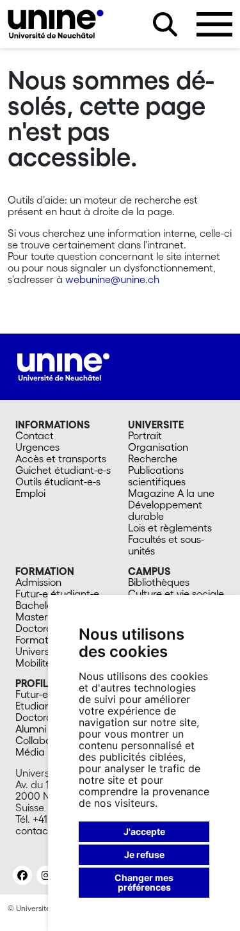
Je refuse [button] (144, 854)
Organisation (158, 447)
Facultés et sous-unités (166, 544)
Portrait (145, 435)
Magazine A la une (171, 493)
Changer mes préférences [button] (144, 882)
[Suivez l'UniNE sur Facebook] (22, 875)
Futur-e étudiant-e (57, 593)
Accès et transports (60, 458)
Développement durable (165, 510)
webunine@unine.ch (112, 279)
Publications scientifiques (157, 475)
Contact (34, 435)
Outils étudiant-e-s (57, 481)
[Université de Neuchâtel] (56, 24)
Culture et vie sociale (176, 593)
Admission (38, 582)
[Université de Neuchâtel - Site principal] (63, 365)
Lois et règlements (170, 527)
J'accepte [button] (144, 831)
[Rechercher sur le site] (165, 24)
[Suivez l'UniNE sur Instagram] (46, 875)
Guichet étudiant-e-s (63, 470)
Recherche (152, 458)
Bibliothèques (158, 582)
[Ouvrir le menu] (214, 24)
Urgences (37, 447)
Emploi (30, 493)
